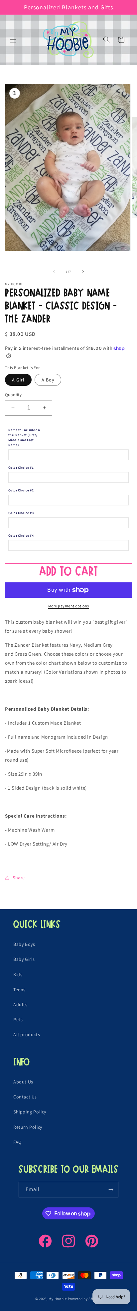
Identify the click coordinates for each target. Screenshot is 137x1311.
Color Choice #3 (21, 513)
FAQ (17, 1142)
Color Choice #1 (21, 467)
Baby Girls (24, 959)
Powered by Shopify (85, 1298)
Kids (17, 975)
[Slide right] (83, 271)
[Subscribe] (110, 1189)
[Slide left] (54, 271)
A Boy (48, 380)
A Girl (18, 380)
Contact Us (25, 1097)
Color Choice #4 (21, 535)
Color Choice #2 (21, 490)
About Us (23, 1082)
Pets (18, 1019)
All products (26, 1034)
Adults (20, 1004)
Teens (19, 989)
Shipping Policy (29, 1112)
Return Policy (27, 1127)
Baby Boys (24, 944)
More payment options (68, 605)
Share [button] (19, 878)
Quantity (13, 394)
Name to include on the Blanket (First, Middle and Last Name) (24, 437)
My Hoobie (58, 1298)
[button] (13, 39)
